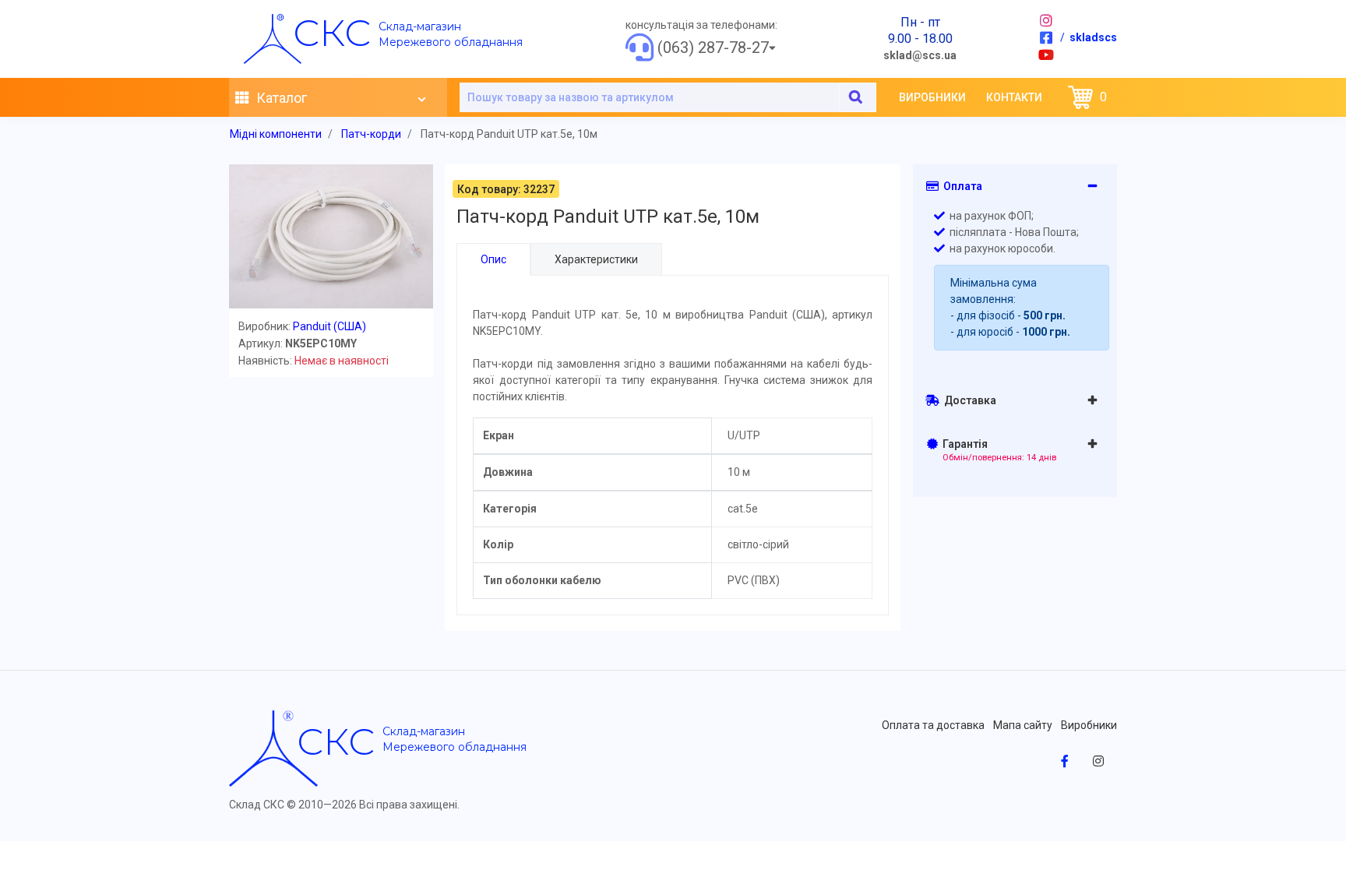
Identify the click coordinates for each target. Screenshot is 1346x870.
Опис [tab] (493, 259)
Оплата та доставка (933, 725)
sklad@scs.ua (920, 55)
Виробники (932, 97)
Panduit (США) (329, 326)
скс (332, 32)
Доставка (967, 400)
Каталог (280, 98)
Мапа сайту (1022, 725)
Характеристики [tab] (596, 259)
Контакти (1014, 97)
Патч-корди (371, 134)
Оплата (960, 186)
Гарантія (997, 450)
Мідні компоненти (276, 134)
